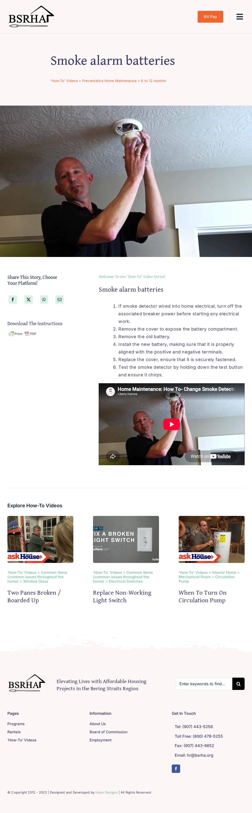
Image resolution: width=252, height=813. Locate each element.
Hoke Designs (106, 792)
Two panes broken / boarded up (34, 596)
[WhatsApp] (44, 299)
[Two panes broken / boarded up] (40, 519)
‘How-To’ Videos (64, 81)
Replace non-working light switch (122, 596)
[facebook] (176, 769)
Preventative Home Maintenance (109, 81)
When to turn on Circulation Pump (203, 596)
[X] (28, 299)
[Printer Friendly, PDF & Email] (22, 333)
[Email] (59, 299)
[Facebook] (12, 299)
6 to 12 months (153, 81)
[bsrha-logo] (32, 5)
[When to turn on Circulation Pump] (212, 519)
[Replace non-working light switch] (126, 519)
